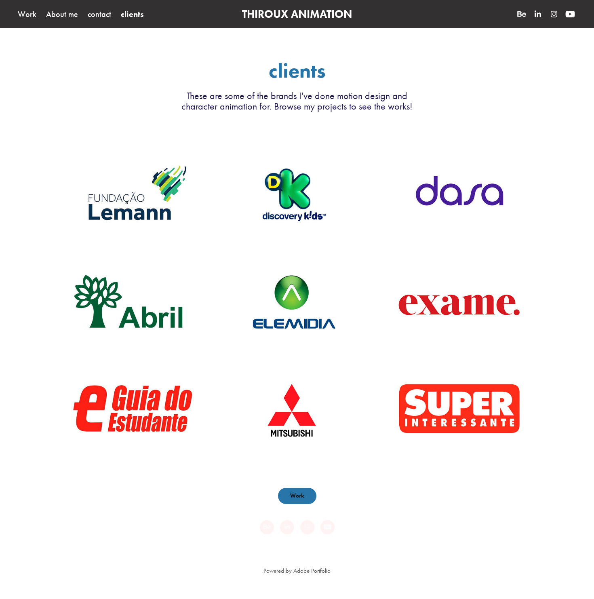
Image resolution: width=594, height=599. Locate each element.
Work (27, 14)
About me (62, 14)
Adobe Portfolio (312, 570)
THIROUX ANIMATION (297, 14)
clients (132, 14)
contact (99, 14)
